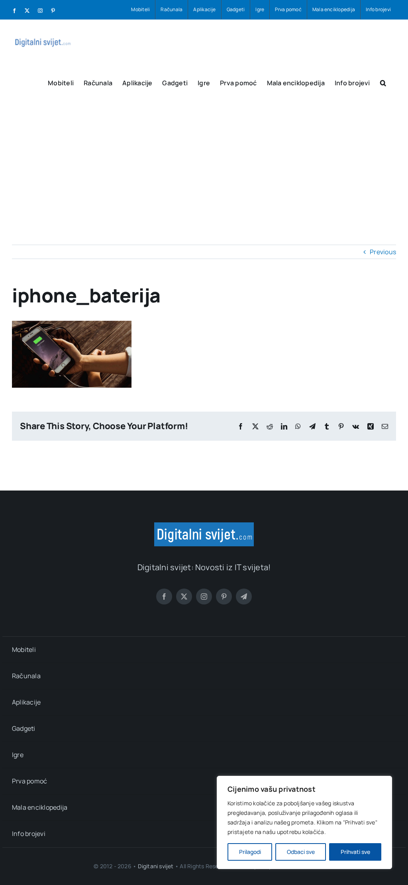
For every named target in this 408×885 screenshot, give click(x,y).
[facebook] (164, 596)
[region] (304, 822)
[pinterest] (224, 596)
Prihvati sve (355, 852)
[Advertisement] (204, 161)
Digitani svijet (156, 866)
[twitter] (184, 596)
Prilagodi (250, 852)
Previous (383, 251)
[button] (383, 82)
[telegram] (244, 596)
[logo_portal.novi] (204, 525)
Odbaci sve (301, 852)
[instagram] (204, 596)
